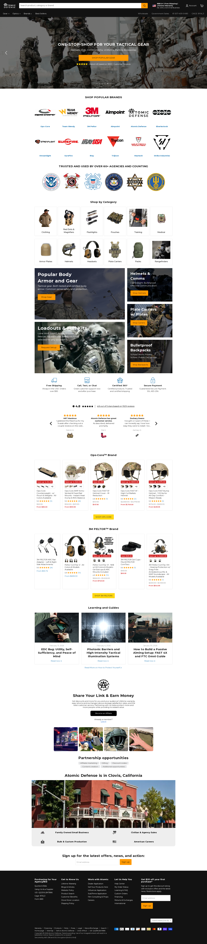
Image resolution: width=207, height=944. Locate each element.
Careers (91, 900)
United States (160, 920)
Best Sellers (40, 13)
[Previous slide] (6, 52)
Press (73, 928)
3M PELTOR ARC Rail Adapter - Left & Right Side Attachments (46, 561)
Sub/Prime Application (97, 894)
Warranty (38, 928)
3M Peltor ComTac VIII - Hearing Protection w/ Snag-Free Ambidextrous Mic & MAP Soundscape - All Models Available (159, 571)
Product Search (67, 894)
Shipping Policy (67, 903)
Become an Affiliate (103, 713)
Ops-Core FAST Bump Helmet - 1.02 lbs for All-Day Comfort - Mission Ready (159, 494)
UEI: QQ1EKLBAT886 (43, 892)
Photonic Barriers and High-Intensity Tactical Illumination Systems (103, 653)
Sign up (126, 862)
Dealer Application (95, 884)
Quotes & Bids (41, 886)
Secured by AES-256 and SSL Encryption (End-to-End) (55, 937)
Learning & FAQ (121, 890)
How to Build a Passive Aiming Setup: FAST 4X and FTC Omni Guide (150, 653)
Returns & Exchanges (124, 900)
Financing (119, 897)
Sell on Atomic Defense (65, 931)
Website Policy (67, 890)
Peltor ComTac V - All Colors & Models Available (74, 567)
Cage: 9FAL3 (40, 896)
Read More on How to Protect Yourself (102, 667)
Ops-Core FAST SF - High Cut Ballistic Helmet (130, 493)
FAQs (66, 928)
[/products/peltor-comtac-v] (75, 546)
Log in (103, 721)
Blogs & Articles (67, 887)
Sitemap (50, 931)
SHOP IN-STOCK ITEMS (105, 58)
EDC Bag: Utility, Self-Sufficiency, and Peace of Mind (57, 653)
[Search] (144, 5)
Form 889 (39, 899)
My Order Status (121, 887)
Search (103, 928)
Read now (55, 661)
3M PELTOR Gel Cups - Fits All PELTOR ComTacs (131, 561)
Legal (80, 928)
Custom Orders (121, 894)
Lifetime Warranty (68, 884)
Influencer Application (97, 890)
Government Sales (160, 13)
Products (57, 928)
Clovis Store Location (70, 900)
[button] (51, 423)
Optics (16, 13)
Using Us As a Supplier (44, 889)
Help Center (120, 884)
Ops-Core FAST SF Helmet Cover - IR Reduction (101, 493)
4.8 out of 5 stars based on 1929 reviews (115, 406)
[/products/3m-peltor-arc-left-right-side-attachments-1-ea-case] (47, 546)
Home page (39, 931)
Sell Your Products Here (98, 887)
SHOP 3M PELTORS (103, 596)
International (120, 903)
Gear (5, 13)
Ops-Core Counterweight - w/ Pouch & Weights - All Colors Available (46, 494)
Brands (27, 13)
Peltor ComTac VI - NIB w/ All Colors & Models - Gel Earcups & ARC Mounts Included (103, 568)
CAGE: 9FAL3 (198, 13)
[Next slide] (200, 52)
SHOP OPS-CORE (104, 517)
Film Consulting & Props (98, 897)
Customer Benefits (69, 897)
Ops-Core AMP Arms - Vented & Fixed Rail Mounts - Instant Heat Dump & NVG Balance (75, 494)
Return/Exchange (91, 928)
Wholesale (143, 13)
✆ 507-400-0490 (180, 13)
